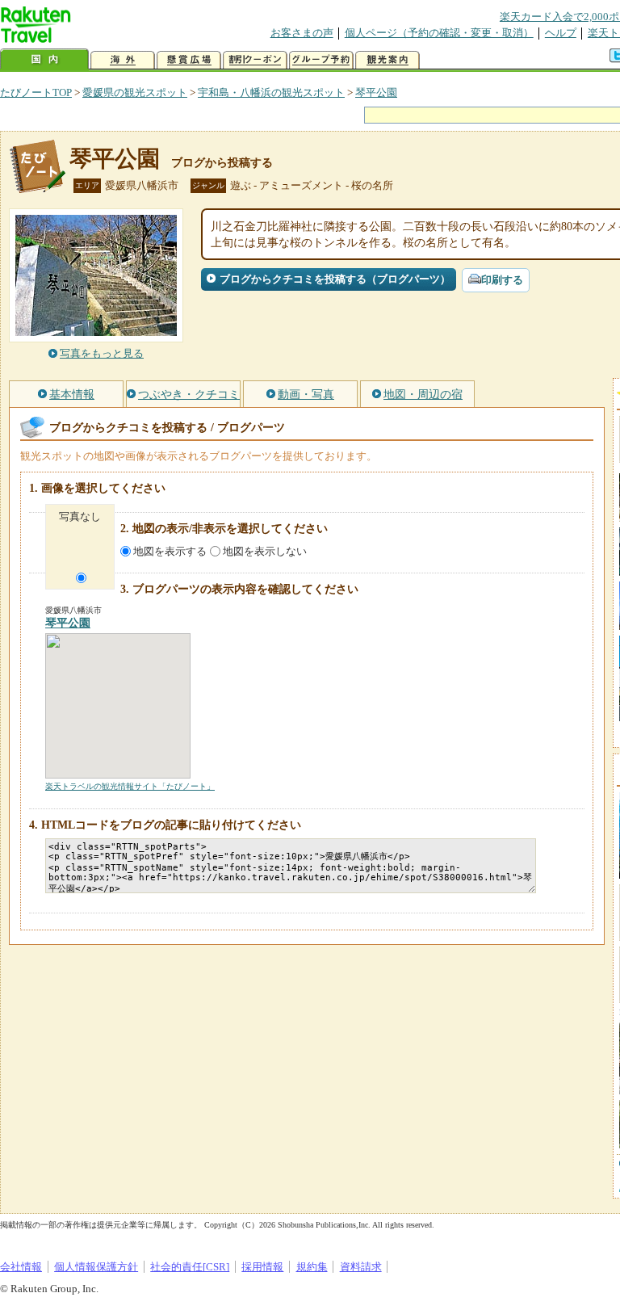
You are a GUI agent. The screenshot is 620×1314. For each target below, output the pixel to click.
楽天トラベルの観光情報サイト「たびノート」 (130, 786)
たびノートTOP (36, 92)
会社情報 (21, 1267)
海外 (122, 60)
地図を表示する (170, 551)
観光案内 (387, 60)
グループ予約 (321, 60)
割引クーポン (255, 60)
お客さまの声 (301, 33)
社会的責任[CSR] (189, 1267)
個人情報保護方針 (96, 1267)
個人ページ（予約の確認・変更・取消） (439, 33)
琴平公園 (376, 92)
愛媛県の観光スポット (134, 92)
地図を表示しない (265, 551)
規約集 (312, 1267)
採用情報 (262, 1267)
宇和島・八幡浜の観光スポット (271, 92)
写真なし (80, 516)
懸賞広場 (189, 60)
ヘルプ (560, 33)
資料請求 (361, 1267)
